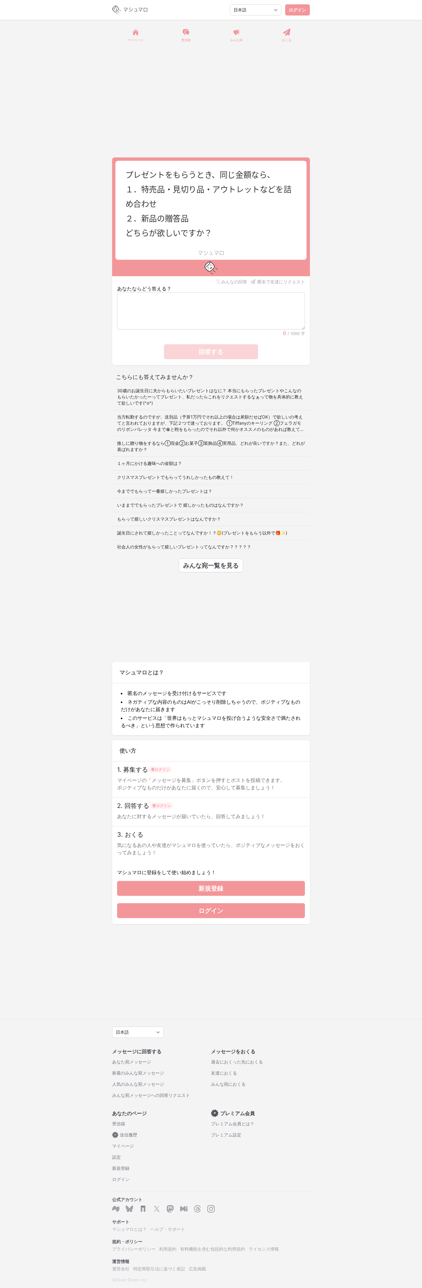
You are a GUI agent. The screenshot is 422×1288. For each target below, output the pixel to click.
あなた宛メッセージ (131, 1061)
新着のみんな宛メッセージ (138, 1072)
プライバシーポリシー (133, 1249)
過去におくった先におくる (237, 1061)
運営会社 (120, 1268)
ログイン (297, 9)
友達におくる (224, 1072)
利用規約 (167, 1249)
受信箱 (118, 1123)
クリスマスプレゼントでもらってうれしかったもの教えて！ (175, 477)
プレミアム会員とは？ (232, 1123)
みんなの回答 (234, 281)
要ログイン (160, 769)
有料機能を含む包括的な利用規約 (212, 1249)
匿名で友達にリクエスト (281, 281)
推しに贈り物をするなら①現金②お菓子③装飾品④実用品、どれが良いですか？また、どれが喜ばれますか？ (211, 446)
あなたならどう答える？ (144, 289)
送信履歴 (126, 1134)
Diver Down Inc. (132, 1279)
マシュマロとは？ (129, 1229)
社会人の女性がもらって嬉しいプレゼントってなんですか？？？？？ (184, 546)
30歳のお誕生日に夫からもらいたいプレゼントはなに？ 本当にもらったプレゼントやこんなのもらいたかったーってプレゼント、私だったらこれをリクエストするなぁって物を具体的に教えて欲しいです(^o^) (210, 397)
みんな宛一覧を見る (211, 565)
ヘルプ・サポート (167, 1229)
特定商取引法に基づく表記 (159, 1268)
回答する (211, 351)
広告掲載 (197, 1268)
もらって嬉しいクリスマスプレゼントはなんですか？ (169, 519)
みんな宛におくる (228, 1084)
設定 (116, 1157)
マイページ (123, 1145)
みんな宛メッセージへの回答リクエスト (151, 1095)
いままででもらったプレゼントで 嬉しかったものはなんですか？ (180, 505)
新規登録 (211, 888)
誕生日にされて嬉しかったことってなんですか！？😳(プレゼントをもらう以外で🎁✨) (202, 532)
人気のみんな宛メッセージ (138, 1084)
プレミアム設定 (226, 1134)
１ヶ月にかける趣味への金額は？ (149, 463)
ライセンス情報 (264, 1249)
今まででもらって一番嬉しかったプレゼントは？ (164, 491)
